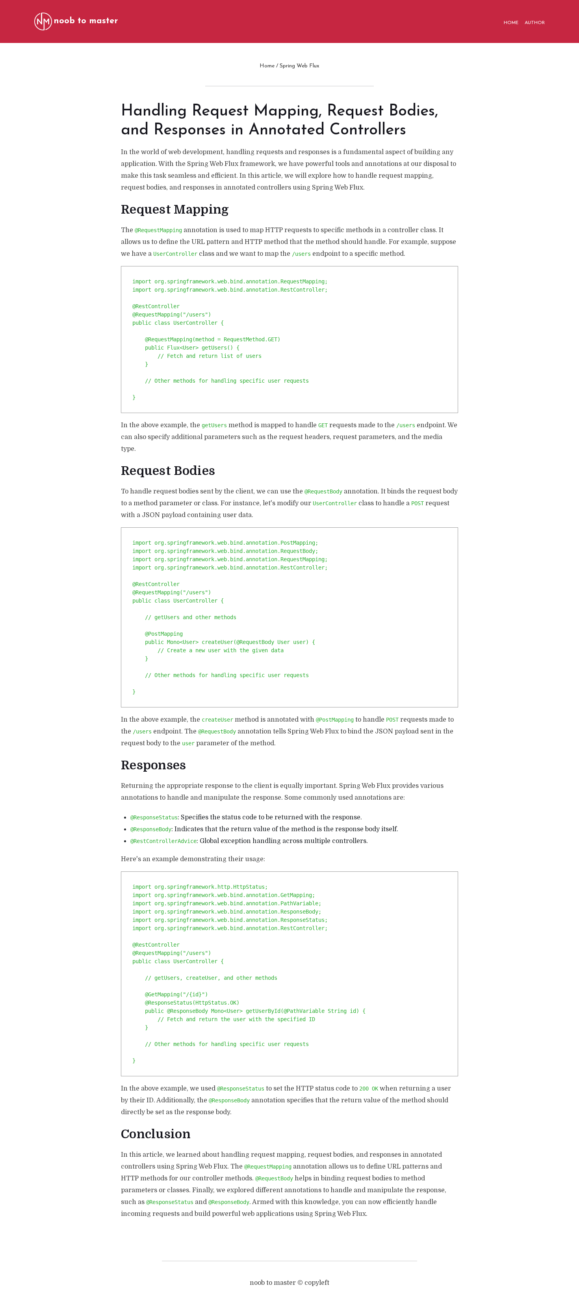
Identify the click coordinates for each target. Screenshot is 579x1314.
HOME (511, 22)
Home (267, 66)
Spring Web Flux (299, 66)
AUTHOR (535, 22)
